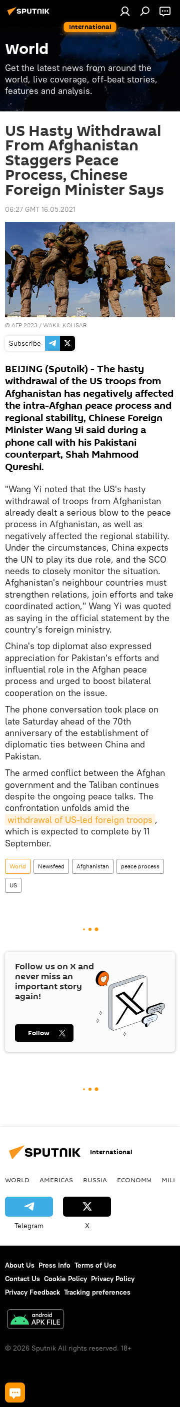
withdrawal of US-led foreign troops (80, 819)
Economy (134, 1179)
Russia (95, 1179)
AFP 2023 (25, 325)
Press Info (54, 1265)
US (13, 885)
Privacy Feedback (32, 1292)
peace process (140, 866)
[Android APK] (36, 1320)
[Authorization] (125, 11)
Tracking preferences (97, 1292)
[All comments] (15, 1393)
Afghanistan (92, 866)
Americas (56, 1179)
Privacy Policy (112, 1278)
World (18, 866)
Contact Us (22, 1278)
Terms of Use (95, 1265)
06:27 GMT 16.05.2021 (40, 209)
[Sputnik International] (30, 14)
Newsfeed (51, 866)
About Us (19, 1265)
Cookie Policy (65, 1278)
